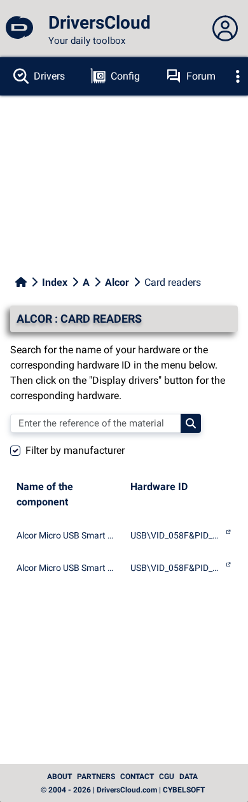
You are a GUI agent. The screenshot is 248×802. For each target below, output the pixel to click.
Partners (96, 776)
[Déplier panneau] (225, 28)
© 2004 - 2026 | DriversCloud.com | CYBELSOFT (123, 789)
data (188, 776)
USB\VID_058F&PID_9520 (176, 535)
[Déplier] (238, 76)
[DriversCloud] (19, 28)
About (59, 776)
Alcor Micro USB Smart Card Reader (67, 535)
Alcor (117, 282)
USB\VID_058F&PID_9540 (176, 568)
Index (54, 282)
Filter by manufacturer (75, 450)
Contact (137, 776)
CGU (166, 776)
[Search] (191, 423)
